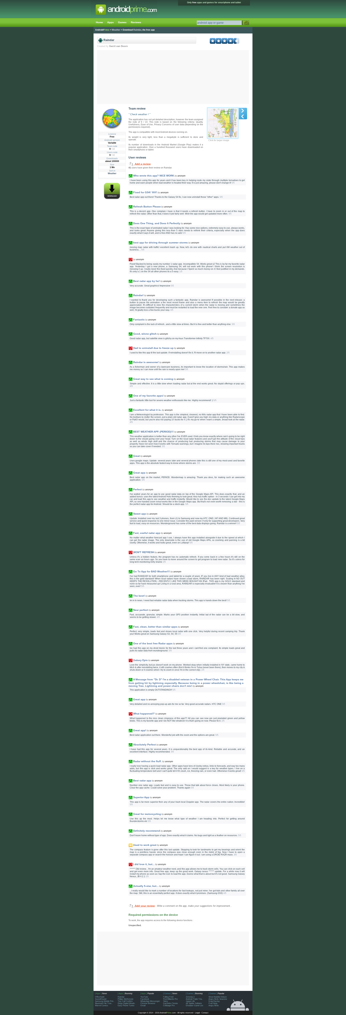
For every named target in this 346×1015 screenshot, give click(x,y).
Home (99, 22)
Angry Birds (214, 1005)
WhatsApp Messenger (150, 1001)
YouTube (144, 997)
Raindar (121, 997)
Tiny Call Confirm (125, 1001)
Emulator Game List (194, 1005)
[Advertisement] (173, 77)
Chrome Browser (147, 1003)
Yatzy (165, 1001)
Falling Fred (168, 997)
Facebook (144, 999)
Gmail (142, 1005)
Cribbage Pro (169, 1005)
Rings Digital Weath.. (127, 1003)
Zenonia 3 (190, 997)
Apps (110, 22)
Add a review (142, 163)
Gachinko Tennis (170, 1003)
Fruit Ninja (213, 1003)
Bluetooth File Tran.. (103, 1003)
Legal (197, 1013)
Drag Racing (214, 1001)
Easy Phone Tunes (126, 1005)
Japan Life (190, 1001)
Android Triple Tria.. (194, 999)
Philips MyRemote (125, 999)
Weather (112, 173)
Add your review (144, 905)
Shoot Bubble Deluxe (218, 997)
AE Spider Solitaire (194, 1003)
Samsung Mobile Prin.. (104, 1001)
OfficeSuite (100, 997)
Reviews (136, 22)
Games (122, 22)
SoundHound (100, 999)
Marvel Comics (101, 1005)
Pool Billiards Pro (170, 999)
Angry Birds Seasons (218, 999)
